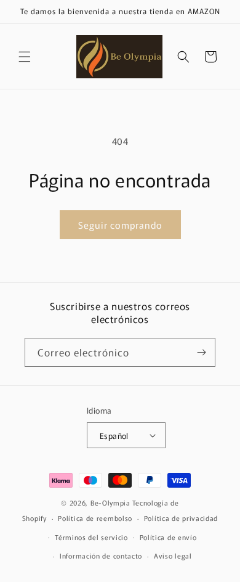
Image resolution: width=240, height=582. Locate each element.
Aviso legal (173, 555)
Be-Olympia (110, 502)
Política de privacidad (181, 518)
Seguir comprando (120, 224)
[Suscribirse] (201, 352)
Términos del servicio (91, 537)
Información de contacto (101, 555)
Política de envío (168, 537)
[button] (24, 56)
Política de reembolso (95, 518)
